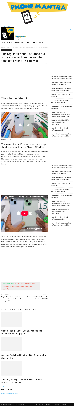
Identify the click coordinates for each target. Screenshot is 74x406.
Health (35, 42)
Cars (22, 42)
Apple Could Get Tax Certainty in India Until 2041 (60, 95)
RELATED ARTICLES (9, 310)
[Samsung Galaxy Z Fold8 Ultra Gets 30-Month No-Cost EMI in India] (24, 368)
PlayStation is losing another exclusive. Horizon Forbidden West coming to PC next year (12, 299)
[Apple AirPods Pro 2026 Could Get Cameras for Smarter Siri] (24, 344)
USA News (28, 42)
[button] (70, 29)
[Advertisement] (24, 80)
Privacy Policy (56, 404)
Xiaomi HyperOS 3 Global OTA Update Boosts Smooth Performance (60, 122)
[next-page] (3, 386)
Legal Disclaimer (46, 404)
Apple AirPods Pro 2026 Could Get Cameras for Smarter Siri (61, 83)
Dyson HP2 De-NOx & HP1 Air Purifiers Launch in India (59, 129)
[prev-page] (2, 386)
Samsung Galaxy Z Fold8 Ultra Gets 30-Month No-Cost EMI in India (61, 89)
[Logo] (7, 39)
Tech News (16, 42)
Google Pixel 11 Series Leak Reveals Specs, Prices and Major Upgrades (62, 77)
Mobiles (9, 42)
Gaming (41, 42)
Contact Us (65, 404)
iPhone (8, 47)
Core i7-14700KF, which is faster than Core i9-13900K (37, 298)
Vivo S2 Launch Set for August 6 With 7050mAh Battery (61, 101)
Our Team (37, 404)
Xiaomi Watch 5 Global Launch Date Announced (61, 107)
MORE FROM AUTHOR (27, 310)
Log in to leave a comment (9, 393)
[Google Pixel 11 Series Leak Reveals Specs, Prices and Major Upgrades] (24, 319)
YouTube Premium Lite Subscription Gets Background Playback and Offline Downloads (60, 114)
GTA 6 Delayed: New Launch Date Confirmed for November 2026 (61, 135)
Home (3, 42)
